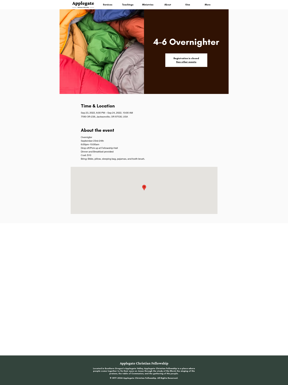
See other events (186, 61)
